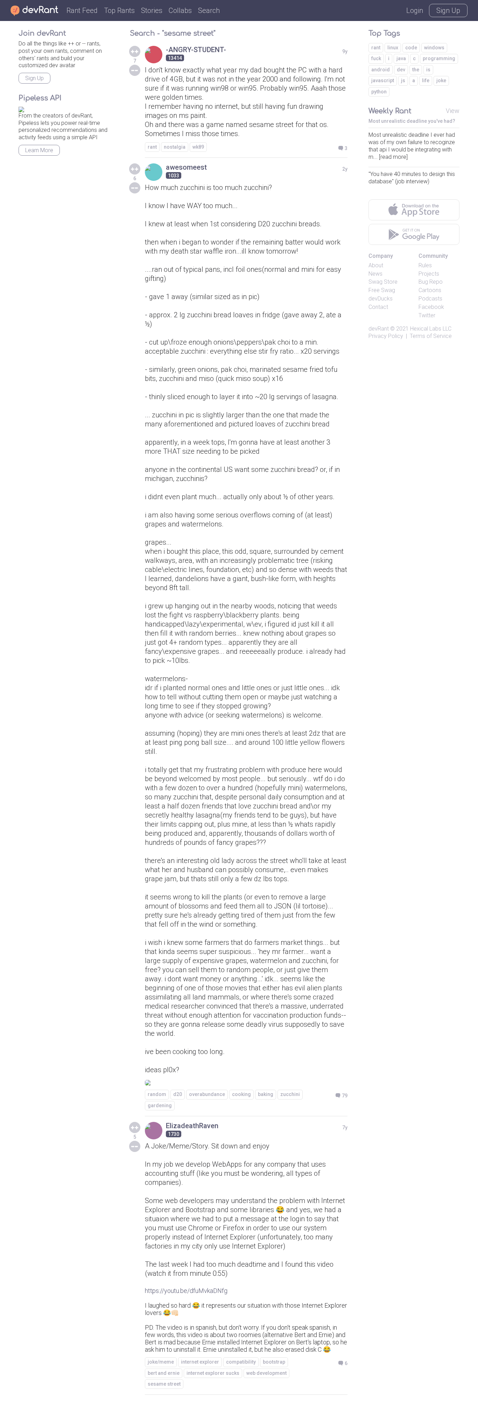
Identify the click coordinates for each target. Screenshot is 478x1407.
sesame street (164, 1384)
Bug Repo (431, 281)
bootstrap (274, 1362)
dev (401, 69)
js (403, 80)
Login (414, 10)
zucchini (290, 1094)
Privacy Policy (385, 336)
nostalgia (174, 147)
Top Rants (119, 10)
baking (265, 1094)
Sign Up (448, 10)
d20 (177, 1094)
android (380, 69)
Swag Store (383, 281)
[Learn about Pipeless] (21, 108)
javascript (382, 80)
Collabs (180, 10)
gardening (160, 1105)
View (452, 110)
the (415, 69)
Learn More (39, 150)
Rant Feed (82, 10)
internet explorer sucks (213, 1373)
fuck (376, 58)
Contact (378, 307)
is (428, 69)
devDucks (380, 298)
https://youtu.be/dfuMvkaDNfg (186, 1290)
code (411, 47)
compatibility (241, 1362)
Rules (425, 265)
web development (266, 1373)
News (375, 273)
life (425, 80)
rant (152, 147)
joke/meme (161, 1362)
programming (439, 58)
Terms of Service (431, 336)
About (375, 265)
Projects (429, 273)
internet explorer (200, 1362)
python (379, 91)
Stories (151, 10)
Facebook (431, 307)
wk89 (198, 147)
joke (441, 80)
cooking (241, 1094)
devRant (378, 328)
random (157, 1094)
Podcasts (430, 298)
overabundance (207, 1094)
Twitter (427, 315)
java (401, 58)
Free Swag (381, 290)
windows (434, 47)
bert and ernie (164, 1373)
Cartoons (430, 290)
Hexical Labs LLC (430, 328)
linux (392, 47)
